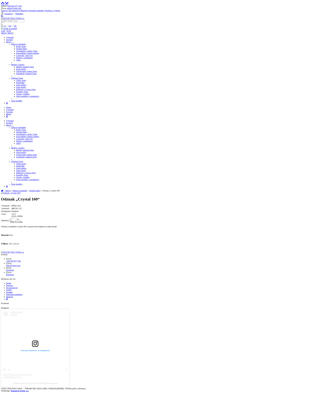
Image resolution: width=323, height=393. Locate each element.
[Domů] (12, 18)
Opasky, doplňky (23, 94)
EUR (9, 31)
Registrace (9, 14)
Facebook (10, 270)
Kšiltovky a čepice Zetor (26, 89)
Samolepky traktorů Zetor (26, 74)
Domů (8, 107)
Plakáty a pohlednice (24, 58)
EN (10, 26)
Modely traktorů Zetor (25, 67)
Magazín (23, 11)
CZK (3, 31)
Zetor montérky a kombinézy (27, 96)
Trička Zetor (21, 80)
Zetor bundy (21, 87)
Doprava (4, 11)
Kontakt (9, 292)
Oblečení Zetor (17, 78)
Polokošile (20, 83)
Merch (8, 42)
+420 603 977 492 (14, 6)
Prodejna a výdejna (52, 11)
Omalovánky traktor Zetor (26, 71)
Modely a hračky (18, 65)
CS (5, 26)
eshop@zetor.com (14, 8)
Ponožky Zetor (22, 92)
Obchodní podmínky (36, 11)
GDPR (9, 290)
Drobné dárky (21, 49)
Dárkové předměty (18, 44)
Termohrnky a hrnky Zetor (26, 51)
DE (15, 26)
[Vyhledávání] (2, 16)
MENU (4, 33)
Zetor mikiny (21, 85)
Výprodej (10, 37)
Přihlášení (19, 14)
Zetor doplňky (16, 101)
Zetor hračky (21, 69)
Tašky (18, 60)
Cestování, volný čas (24, 55)
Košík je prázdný (10, 29)
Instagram (10, 275)
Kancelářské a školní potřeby (27, 53)
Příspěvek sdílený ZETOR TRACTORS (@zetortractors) (35, 383)
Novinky (9, 40)
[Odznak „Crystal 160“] (11, 193)
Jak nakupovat (14, 11)
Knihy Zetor (21, 46)
